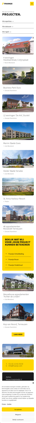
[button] (33, 383)
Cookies (9, 404)
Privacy (4, 404)
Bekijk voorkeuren (18, 420)
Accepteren (18, 409)
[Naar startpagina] (7, 4)
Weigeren (18, 414)
